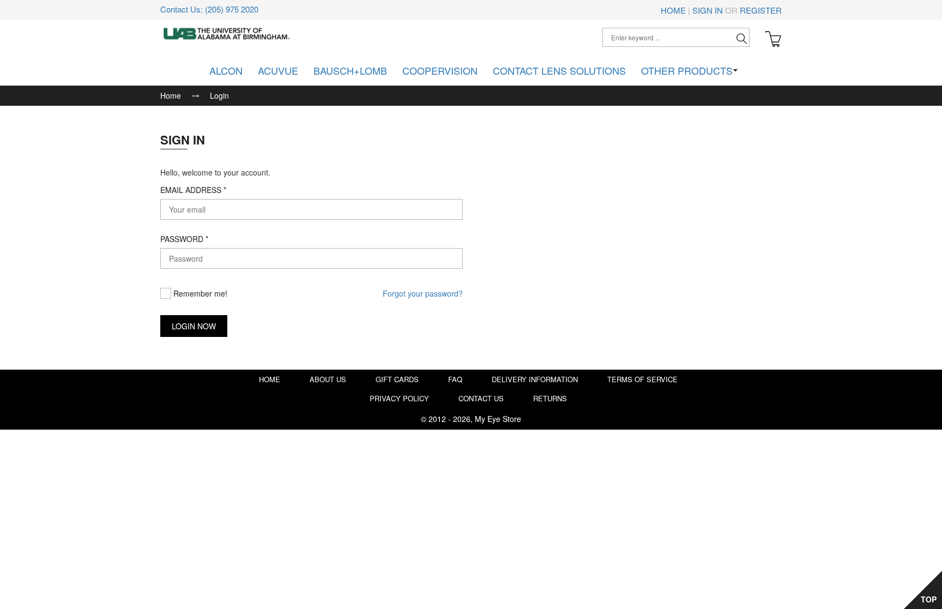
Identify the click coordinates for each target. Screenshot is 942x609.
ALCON (226, 70)
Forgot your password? (423, 293)
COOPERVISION (440, 70)
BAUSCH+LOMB (350, 70)
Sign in (707, 10)
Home (673, 10)
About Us (328, 379)
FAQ (455, 379)
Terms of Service (642, 379)
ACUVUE (278, 70)
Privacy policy (399, 398)
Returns (550, 398)
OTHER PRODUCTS (687, 70)
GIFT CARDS (397, 379)
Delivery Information (535, 379)
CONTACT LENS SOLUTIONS (559, 70)
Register (761, 10)
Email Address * (193, 189)
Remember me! (199, 293)
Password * (184, 238)
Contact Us (481, 398)
